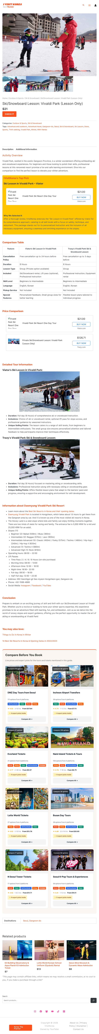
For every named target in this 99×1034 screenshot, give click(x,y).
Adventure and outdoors (17, 126)
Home (4, 98)
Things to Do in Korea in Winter (16, 634)
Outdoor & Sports (16, 98)
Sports (5, 130)
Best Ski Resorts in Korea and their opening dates (51, 511)
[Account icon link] (95, 5)
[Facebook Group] (46, 1011)
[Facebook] (41, 1011)
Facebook (36, 585)
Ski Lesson (78, 126)
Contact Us (78, 1029)
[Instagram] (35, 1011)
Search (4, 996)
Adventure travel (34, 126)
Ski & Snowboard (32, 98)
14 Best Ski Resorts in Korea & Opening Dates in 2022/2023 (29, 641)
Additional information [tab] (26, 149)
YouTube (47, 585)
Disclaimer (81, 1026)
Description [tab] (7, 149)
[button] (83, 5)
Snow (86, 126)
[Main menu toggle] (89, 5)
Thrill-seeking (14, 130)
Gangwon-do (47, 126)
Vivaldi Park (25, 130)
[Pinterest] (64, 1011)
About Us (74, 1023)
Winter (33, 130)
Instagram (25, 585)
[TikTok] (58, 1011)
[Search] (94, 1000)
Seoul (56, 126)
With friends (42, 130)
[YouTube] (52, 1011)
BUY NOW (81, 197)
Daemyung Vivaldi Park (18, 514)
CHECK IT (9, 114)
